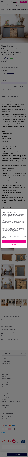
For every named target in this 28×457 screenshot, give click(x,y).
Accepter (14, 241)
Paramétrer (14, 244)
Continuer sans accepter (22, 210)
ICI (6, 237)
